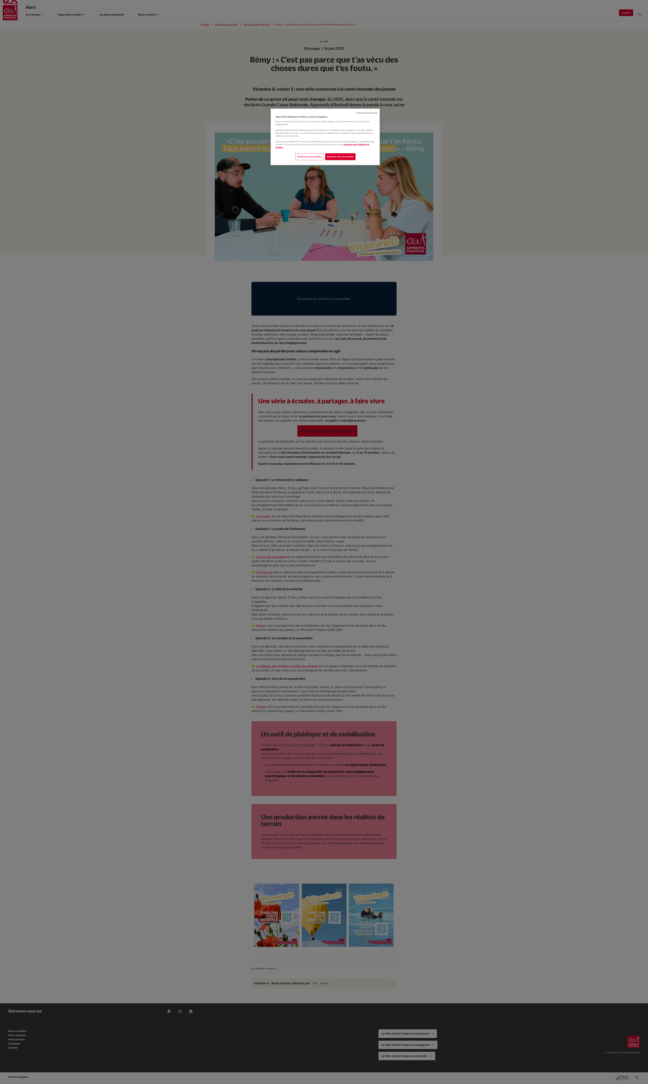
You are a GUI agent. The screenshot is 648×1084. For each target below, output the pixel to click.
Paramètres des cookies (309, 156)
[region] (325, 136)
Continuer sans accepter (366, 113)
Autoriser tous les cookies (340, 156)
